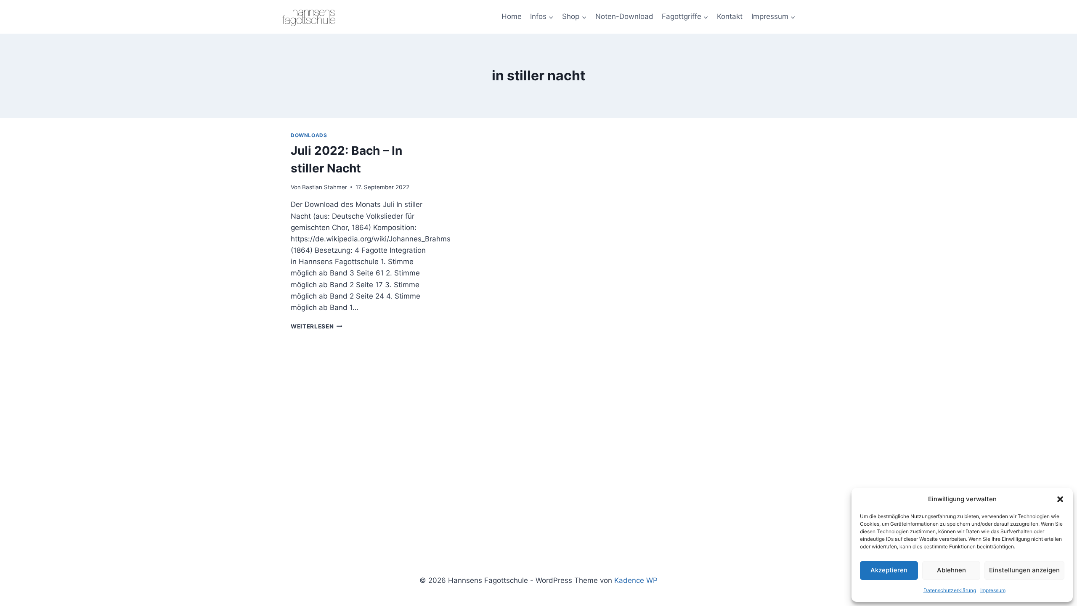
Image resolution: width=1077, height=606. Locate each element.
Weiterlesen (316, 326)
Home (511, 16)
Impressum (992, 590)
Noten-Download (624, 16)
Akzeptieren (888, 570)
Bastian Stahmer (324, 187)
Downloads (309, 135)
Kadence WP (636, 580)
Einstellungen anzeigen (1024, 570)
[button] (1060, 499)
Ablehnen (951, 570)
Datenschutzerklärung (949, 590)
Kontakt (730, 16)
